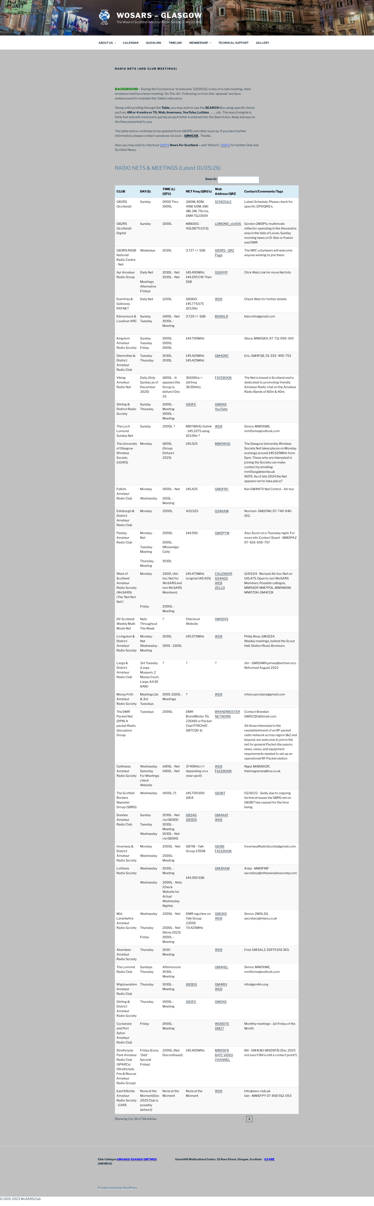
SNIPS (164, 145)
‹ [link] (242, 1119)
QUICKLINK (153, 42)
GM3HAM (222, 868)
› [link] (256, 1119)
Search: (211, 179)
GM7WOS (150, 1159)
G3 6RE (269, 1159)
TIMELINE (175, 42)
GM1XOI (221, 914)
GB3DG (191, 984)
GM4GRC (222, 356)
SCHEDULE (223, 202)
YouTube (221, 409)
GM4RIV (221, 984)
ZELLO (220, 588)
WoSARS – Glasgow (159, 15)
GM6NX (221, 404)
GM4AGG (123, 1159)
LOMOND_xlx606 (228, 224)
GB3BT (220, 793)
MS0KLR (221, 316)
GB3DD (191, 820)
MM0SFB (222, 1050)
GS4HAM (222, 511)
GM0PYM (222, 533)
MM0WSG (222, 444)
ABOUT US (106, 42)
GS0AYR (221, 272)
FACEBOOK (223, 378)
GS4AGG (221, 578)
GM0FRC (221, 489)
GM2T (219, 1028)
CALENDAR (130, 42)
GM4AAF (221, 815)
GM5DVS (221, 619)
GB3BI (219, 846)
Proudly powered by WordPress (117, 1187)
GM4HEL (221, 967)
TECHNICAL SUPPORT (233, 42)
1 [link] (249, 1119)
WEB (218, 299)
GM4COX (191, 136)
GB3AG (191, 815)
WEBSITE (222, 1024)
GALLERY (262, 42)
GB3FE (191, 404)
